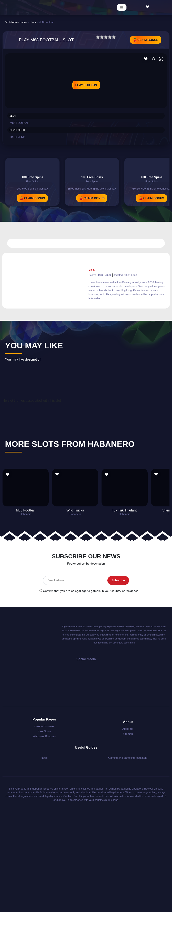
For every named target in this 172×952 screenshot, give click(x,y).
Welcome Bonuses (44, 736)
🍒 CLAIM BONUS (145, 40)
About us (127, 728)
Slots (33, 22)
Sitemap (128, 733)
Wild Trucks (75, 510)
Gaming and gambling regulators (127, 757)
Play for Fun (86, 85)
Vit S (92, 269)
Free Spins (44, 731)
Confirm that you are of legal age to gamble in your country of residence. (91, 590)
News (44, 757)
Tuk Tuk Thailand (125, 510)
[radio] (98, 38)
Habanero (17, 137)
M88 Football (25, 510)
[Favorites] (148, 7)
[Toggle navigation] (121, 7)
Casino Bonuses (44, 726)
